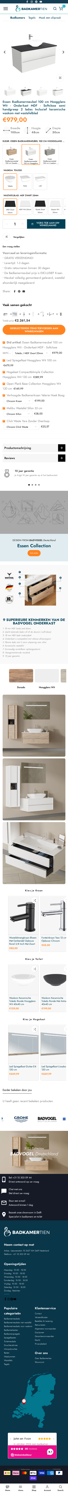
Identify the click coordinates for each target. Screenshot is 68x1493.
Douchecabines (11, 1345)
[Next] (61, 52)
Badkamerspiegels (12, 1333)
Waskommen (9, 1356)
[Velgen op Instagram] (31, 1)
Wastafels (8, 1360)
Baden (6, 1352)
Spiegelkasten (10, 1337)
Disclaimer (39, 1332)
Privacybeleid (41, 1343)
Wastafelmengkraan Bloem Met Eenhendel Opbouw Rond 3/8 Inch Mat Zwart (22, 940)
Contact (38, 1313)
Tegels (31, 18)
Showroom (39, 1362)
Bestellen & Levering (44, 1321)
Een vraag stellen (11, 246)
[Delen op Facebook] (14, 291)
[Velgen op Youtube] (40, 1)
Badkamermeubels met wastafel (17, 1322)
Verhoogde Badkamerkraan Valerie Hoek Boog (36, 395)
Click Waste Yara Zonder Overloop (28, 421)
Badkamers (17, 18)
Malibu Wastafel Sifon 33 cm (24, 408)
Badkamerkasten (11, 1330)
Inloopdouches (10, 1349)
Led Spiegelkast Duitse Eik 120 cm (22, 1068)
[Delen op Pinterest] (19, 291)
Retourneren (40, 1324)
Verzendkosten (41, 1317)
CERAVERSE (56, 1469)
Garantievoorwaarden (44, 1336)
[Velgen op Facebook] (27, 1)
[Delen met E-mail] (23, 291)
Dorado (21, 687)
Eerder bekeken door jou (17, 1090)
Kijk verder (34, 553)
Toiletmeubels (10, 1341)
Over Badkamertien (43, 1358)
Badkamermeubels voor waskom (18, 1326)
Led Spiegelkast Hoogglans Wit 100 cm (31, 360)
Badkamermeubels (12, 1318)
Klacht (37, 1340)
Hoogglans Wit (47, 687)
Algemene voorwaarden (45, 1328)
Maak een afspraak (50, 18)
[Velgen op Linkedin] (36, 1)
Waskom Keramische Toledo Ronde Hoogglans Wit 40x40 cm (22, 1001)
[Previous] (6, 52)
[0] (61, 9)
